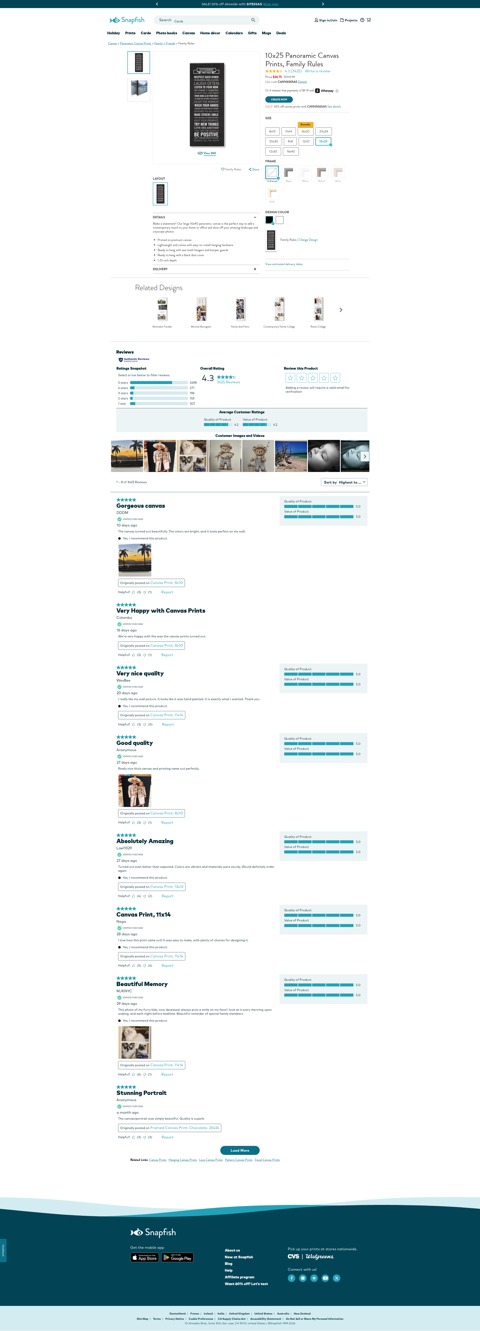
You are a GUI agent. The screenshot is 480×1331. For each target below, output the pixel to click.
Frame (270, 161)
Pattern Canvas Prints (238, 1160)
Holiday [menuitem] (113, 33)
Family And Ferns (240, 327)
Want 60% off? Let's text (246, 1284)
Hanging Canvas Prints (183, 1160)
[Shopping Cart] (368, 20)
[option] (139, 62)
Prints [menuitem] (130, 33)
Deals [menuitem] (281, 33)
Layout (159, 179)
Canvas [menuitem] (188, 33)
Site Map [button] (142, 1319)
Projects (351, 20)
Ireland (208, 1313)
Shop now (273, 4)
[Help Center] (362, 20)
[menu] (253, 169)
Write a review (317, 71)
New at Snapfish (239, 1257)
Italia (221, 1313)
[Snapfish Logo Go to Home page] (126, 20)
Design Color (277, 212)
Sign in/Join (328, 20)
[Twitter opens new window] (338, 1276)
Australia (283, 1313)
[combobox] (206, 20)
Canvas (112, 43)
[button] (222, 169)
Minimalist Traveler (162, 327)
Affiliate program (239, 1277)
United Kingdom (239, 1313)
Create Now (279, 100)
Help (228, 1270)
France (195, 1313)
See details (334, 106)
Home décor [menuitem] (210, 33)
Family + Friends (164, 43)
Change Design (308, 239)
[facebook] (293, 1276)
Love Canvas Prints (211, 1160)
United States (263, 1313)
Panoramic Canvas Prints (135, 43)
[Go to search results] (253, 20)
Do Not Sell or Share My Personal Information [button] (314, 1319)
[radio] (269, 220)
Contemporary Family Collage (279, 327)
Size (268, 118)
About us (232, 1250)
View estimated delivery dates (284, 264)
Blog (228, 1263)
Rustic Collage (318, 327)
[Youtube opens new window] (327, 1276)
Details (302, 81)
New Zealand (302, 1313)
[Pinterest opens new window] (316, 1276)
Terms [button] (157, 1319)
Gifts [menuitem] (252, 33)
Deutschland (178, 1313)
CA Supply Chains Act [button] (232, 1319)
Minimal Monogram (201, 327)
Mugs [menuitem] (266, 33)
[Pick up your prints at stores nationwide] (293, 1256)
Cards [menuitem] (146, 33)
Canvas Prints (157, 1160)
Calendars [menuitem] (234, 33)
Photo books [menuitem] (166, 33)
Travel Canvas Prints (267, 1160)
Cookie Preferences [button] (201, 1319)
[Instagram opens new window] (304, 1276)
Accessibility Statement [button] (265, 1319)
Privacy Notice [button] (174, 1319)
